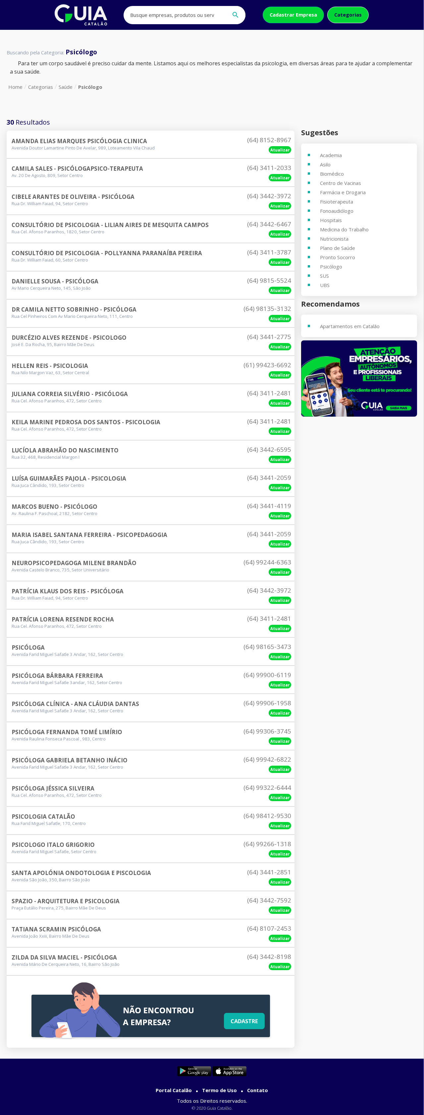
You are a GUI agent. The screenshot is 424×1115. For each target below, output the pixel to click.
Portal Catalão (174, 1090)
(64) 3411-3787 (269, 252)
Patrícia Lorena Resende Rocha (63, 619)
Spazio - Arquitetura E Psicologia (66, 901)
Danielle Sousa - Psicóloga (55, 281)
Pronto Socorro (337, 257)
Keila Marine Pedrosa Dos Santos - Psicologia (86, 422)
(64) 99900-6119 (267, 674)
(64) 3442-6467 (269, 224)
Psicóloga (28, 647)
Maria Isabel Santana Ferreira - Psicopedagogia (89, 535)
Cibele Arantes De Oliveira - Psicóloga (73, 197)
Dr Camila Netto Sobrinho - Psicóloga (74, 309)
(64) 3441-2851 (269, 872)
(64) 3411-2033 (269, 167)
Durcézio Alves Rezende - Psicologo (69, 337)
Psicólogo (90, 87)
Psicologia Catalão (43, 816)
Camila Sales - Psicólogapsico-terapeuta (77, 168)
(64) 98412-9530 (267, 815)
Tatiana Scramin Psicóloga (56, 929)
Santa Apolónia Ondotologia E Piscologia (81, 873)
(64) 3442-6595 (269, 449)
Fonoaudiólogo (336, 210)
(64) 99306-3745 (267, 731)
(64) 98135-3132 (267, 308)
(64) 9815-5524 (269, 280)
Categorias (348, 14)
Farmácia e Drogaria (343, 192)
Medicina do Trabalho (344, 229)
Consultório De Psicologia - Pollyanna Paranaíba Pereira (107, 253)
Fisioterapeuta (336, 201)
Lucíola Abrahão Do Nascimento (65, 450)
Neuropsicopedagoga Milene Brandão (74, 563)
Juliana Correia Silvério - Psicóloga (70, 394)
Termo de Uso (219, 1090)
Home (15, 87)
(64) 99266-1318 (267, 844)
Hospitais (331, 220)
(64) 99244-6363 (267, 562)
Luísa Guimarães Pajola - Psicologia (69, 478)
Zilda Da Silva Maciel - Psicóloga (64, 957)
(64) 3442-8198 (269, 956)
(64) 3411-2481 (269, 393)
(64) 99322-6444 (267, 787)
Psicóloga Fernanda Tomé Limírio (67, 732)
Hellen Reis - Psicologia (50, 366)
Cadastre (244, 1021)
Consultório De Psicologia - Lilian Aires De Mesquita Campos (110, 225)
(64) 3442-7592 (269, 900)
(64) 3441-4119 (269, 505)
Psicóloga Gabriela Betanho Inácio (70, 760)
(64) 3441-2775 (269, 336)
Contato (257, 1090)
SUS (324, 275)
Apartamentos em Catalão (350, 326)
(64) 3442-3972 (269, 196)
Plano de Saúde (337, 248)
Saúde (66, 87)
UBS (325, 285)
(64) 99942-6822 (267, 759)
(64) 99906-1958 (267, 703)
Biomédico (332, 173)
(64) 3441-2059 (269, 477)
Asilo (325, 164)
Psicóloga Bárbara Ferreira (57, 675)
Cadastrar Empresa (293, 14)
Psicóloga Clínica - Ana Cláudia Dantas (75, 704)
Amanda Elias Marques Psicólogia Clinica (79, 141)
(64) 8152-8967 (269, 140)
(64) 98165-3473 (267, 646)
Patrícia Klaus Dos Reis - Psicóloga (68, 591)
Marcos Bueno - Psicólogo (54, 506)
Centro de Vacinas (340, 183)
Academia (331, 155)
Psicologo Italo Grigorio (53, 845)
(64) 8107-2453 (269, 928)
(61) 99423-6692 (267, 365)
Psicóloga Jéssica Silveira (53, 788)
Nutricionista (334, 238)
